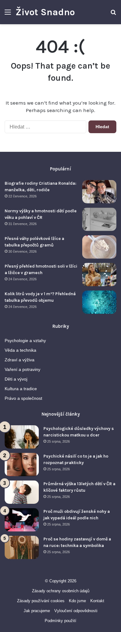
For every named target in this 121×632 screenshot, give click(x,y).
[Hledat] (113, 14)
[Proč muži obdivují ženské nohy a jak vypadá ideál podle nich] (22, 519)
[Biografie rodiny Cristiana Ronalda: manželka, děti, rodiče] (99, 191)
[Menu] (8, 14)
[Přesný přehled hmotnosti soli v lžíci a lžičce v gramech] (99, 274)
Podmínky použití (60, 620)
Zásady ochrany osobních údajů (60, 591)
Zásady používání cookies (41, 600)
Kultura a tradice (21, 388)
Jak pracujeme (37, 610)
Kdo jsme (77, 600)
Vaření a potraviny (22, 369)
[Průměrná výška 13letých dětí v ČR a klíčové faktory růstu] (22, 492)
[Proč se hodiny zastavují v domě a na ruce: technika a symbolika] (22, 547)
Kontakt (97, 600)
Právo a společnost (23, 398)
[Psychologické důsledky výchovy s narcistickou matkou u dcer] (22, 437)
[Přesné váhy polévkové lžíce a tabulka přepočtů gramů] (99, 247)
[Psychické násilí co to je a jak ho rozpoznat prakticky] (22, 464)
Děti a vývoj (16, 379)
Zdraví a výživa (19, 360)
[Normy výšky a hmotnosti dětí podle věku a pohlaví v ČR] (99, 219)
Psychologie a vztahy (25, 340)
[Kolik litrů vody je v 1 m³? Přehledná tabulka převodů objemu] (99, 302)
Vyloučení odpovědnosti (75, 610)
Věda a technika (20, 350)
